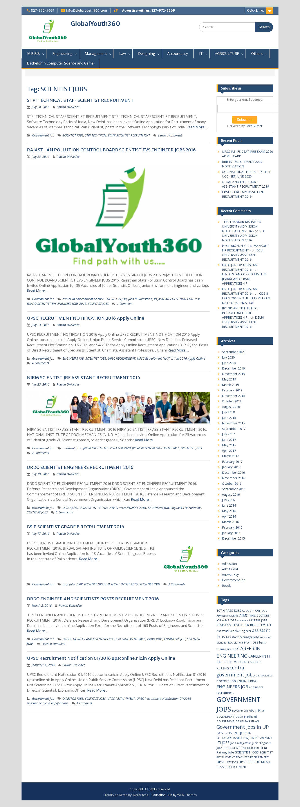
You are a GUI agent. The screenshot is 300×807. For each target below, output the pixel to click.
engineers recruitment (186, 508)
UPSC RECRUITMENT (121, 358)
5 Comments (64, 512)
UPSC (221, 762)
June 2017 (229, 440)
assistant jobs (72, 448)
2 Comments (40, 453)
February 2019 (232, 390)
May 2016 (229, 511)
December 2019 (233, 368)
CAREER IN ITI (260, 656)
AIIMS (243, 615)
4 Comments (40, 363)
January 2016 (231, 533)
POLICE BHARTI (232, 748)
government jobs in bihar (248, 710)
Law (122, 53)
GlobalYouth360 (95, 24)
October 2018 (232, 401)
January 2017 (231, 467)
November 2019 (233, 374)
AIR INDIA (242, 620)
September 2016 (234, 489)
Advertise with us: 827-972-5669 (148, 11)
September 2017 (234, 429)
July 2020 (228, 357)
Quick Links (255, 11)
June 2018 (229, 418)
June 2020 (229, 363)
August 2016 (231, 494)
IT (201, 53)
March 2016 (230, 522)
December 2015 (233, 538)
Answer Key (230, 574)
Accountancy (177, 53)
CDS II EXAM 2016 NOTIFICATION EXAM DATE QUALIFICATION (246, 298)
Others (257, 53)
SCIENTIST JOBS (73, 135)
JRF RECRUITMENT (95, 448)
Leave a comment (170, 135)
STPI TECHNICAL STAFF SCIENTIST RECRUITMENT (80, 100)
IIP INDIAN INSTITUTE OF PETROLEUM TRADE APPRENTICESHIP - (240, 312)
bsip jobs (69, 584)
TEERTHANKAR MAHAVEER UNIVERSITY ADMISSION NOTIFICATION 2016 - (241, 226)
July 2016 (228, 500)
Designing (146, 53)
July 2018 (228, 412)
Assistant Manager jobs (242, 637)
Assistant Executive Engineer (234, 631)
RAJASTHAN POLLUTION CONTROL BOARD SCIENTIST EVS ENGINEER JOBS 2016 (111, 149)
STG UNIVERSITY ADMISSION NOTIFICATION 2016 (243, 235)
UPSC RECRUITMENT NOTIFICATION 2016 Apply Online (85, 318)
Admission (229, 563)
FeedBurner (254, 126)
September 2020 (234, 352)
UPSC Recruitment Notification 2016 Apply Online (171, 358)
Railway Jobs (225, 752)
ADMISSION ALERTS (228, 615)
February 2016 (232, 527)
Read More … (197, 127)
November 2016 (233, 478)
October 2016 (232, 483)
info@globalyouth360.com (86, 11)
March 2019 (230, 385)
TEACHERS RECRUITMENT (252, 757)
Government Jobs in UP (243, 727)
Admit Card (230, 569)
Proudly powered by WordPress (125, 795)
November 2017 (233, 423)
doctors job (226, 680)
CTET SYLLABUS (264, 675)
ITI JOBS (223, 742)
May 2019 (229, 379)
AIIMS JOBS (229, 620)
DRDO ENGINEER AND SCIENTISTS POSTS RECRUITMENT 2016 (93, 598)
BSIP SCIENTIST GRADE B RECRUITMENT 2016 (75, 526)
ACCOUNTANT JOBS (254, 611)
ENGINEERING (247, 681)
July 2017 (228, 434)
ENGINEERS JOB (116, 299)
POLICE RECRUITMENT (254, 748)
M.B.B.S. (33, 53)
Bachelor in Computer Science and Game (60, 63)
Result (226, 585)
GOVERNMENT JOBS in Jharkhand (237, 717)
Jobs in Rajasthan (140, 299)
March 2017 (230, 456)
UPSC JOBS (232, 762)
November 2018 (233, 396)
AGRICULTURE (227, 53)
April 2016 (229, 516)
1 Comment (125, 303)
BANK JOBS (251, 642)
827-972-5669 (42, 11)
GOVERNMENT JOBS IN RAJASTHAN (238, 721)
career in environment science (83, 299)
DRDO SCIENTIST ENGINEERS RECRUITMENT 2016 (80, 467)
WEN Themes (187, 795)
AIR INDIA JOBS (258, 620)
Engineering (62, 53)
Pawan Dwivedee (68, 107)
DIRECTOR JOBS (73, 698)
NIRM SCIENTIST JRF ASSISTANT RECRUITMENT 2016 (83, 377)
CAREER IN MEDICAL (232, 662)
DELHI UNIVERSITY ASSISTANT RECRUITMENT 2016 (243, 255)
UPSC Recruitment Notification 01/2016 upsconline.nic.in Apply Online (101, 658)
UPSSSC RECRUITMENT (231, 767)
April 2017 (229, 450)
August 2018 (231, 407)
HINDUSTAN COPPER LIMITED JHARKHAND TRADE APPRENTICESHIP (244, 278)
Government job (43, 135)
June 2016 (229, 505)
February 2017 (232, 461)
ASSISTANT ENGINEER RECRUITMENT (244, 625)
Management (96, 53)
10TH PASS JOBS (229, 610)
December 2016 (233, 472)
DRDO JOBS (70, 508)
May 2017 (229, 445)
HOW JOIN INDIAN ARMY (256, 738)
